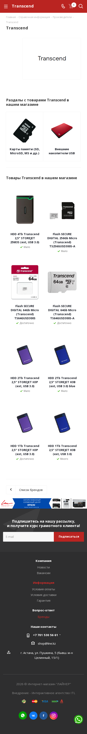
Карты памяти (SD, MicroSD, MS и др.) (25, 151)
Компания (43, 561)
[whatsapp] (22, 715)
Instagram (54, 715)
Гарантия (43, 600)
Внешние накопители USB (62, 151)
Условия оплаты (43, 589)
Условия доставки (43, 595)
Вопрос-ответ (43, 610)
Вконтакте (33, 715)
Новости (43, 567)
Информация (43, 583)
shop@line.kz (47, 643)
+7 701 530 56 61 (45, 635)
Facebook (43, 715)
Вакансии (43, 573)
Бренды (43, 617)
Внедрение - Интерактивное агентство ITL (43, 693)
